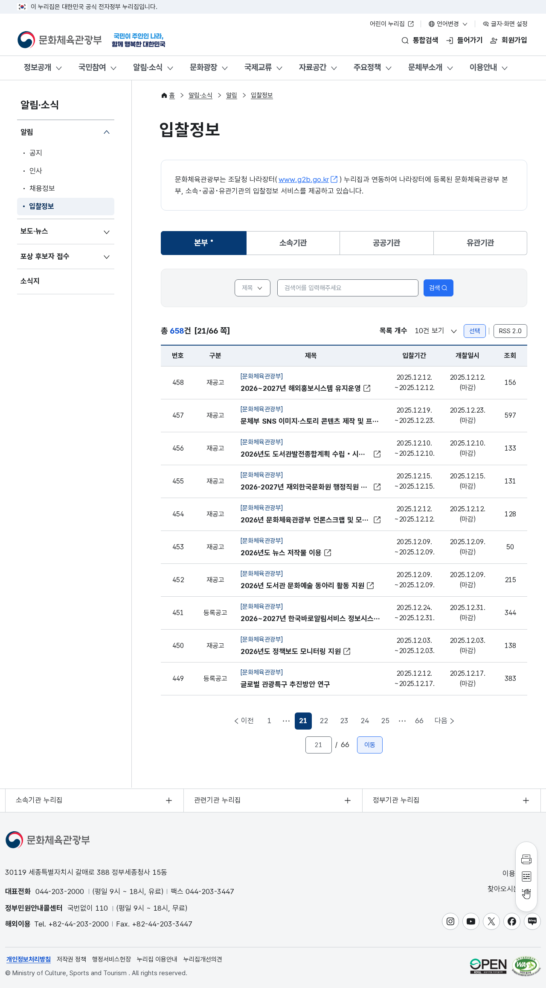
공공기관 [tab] (386, 243)
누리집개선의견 (202, 959)
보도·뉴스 (34, 231)
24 (364, 720)
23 (344, 720)
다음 (441, 720)
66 (419, 720)
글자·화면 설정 (508, 24)
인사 (35, 171)
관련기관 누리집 (217, 800)
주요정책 (367, 67)
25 (385, 720)
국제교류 (258, 67)
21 (305, 723)
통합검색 (426, 40)
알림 (26, 132)
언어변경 (448, 24)
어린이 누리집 (388, 24)
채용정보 (42, 188)
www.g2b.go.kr (304, 179)
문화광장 (203, 67)
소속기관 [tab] (293, 243)
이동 (369, 745)
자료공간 (312, 67)
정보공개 (37, 67)
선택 (474, 331)
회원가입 (514, 40)
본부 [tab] (209, 246)
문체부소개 (425, 67)
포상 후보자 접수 (45, 256)
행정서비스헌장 (111, 959)
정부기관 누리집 (396, 800)
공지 (35, 153)
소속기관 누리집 (39, 800)
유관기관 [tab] (480, 243)
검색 (434, 288)
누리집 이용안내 (157, 959)
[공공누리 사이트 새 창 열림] (488, 966)
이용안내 (483, 67)
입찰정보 (41, 206)
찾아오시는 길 (509, 889)
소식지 (30, 281)
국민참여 (92, 67)
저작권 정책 (71, 959)
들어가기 (470, 40)
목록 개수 (393, 330)
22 (323, 720)
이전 (247, 720)
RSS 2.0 (510, 331)
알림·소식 (148, 67)
